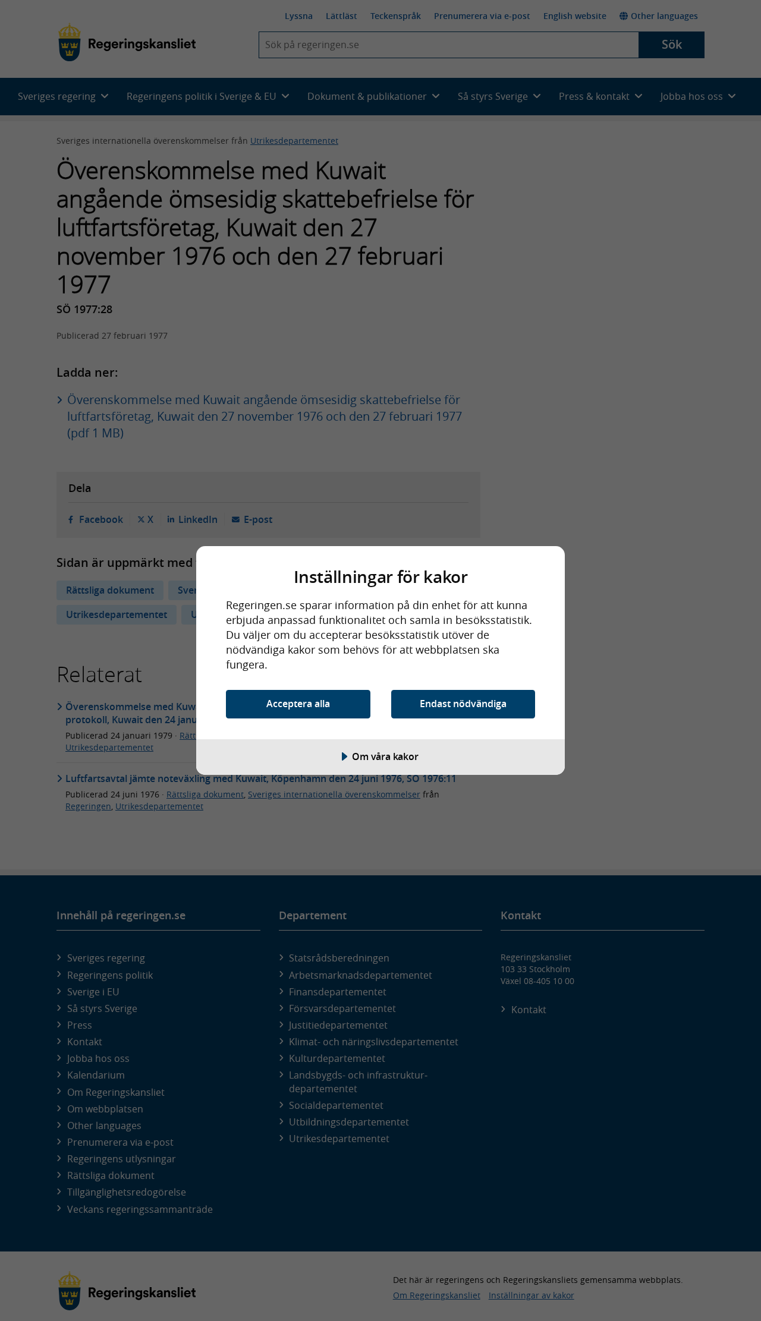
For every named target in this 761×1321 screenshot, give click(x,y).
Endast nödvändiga (463, 703)
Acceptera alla (298, 703)
